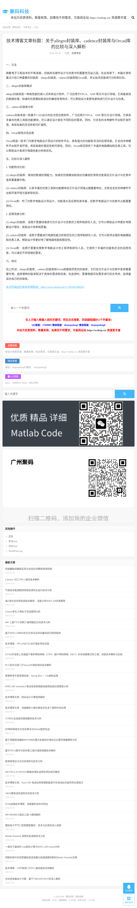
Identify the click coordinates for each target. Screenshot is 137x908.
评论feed (13, 546)
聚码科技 (19, 11)
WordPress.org (15, 551)
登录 (11, 536)
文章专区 (27, 27)
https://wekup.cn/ (96, 330)
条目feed (13, 541)
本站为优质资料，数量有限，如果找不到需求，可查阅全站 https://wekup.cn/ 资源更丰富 (68, 17)
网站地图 (79, 896)
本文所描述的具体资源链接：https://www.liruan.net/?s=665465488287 (45, 287)
